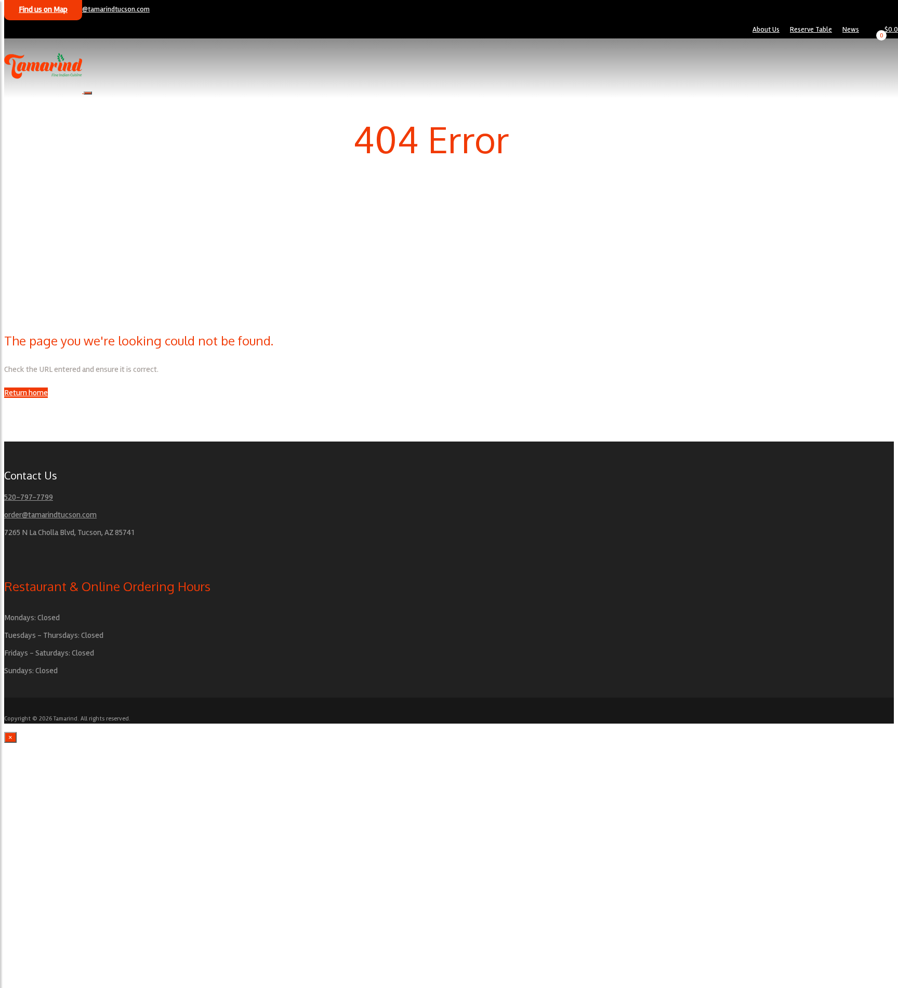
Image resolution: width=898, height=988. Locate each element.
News (850, 29)
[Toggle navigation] (88, 93)
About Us (766, 29)
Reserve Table (811, 29)
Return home (26, 393)
